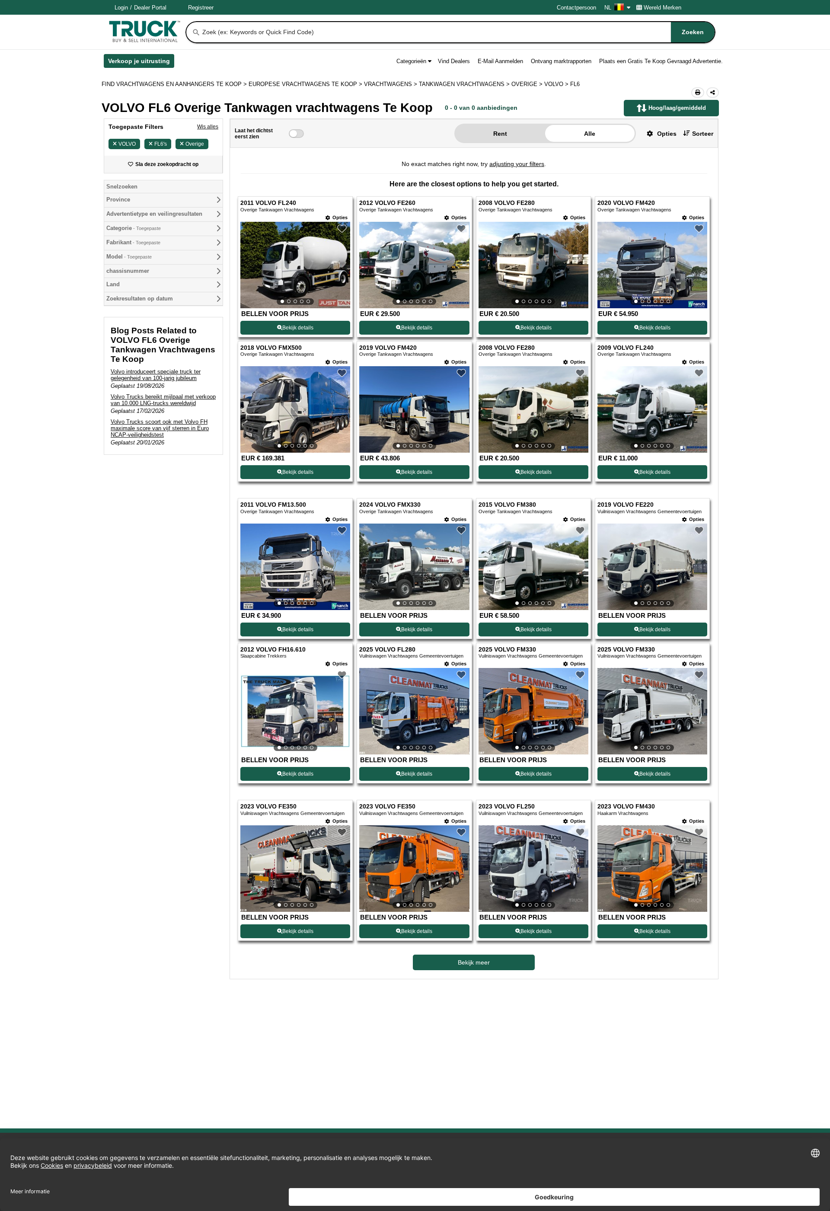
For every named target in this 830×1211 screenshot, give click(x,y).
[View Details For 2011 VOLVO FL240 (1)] (295, 265)
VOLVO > (557, 84)
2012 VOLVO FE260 (387, 203)
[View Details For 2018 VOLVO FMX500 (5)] (295, 409)
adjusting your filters (516, 163)
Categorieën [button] (411, 61)
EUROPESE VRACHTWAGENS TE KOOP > (306, 84)
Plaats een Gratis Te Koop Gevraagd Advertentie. (661, 61)
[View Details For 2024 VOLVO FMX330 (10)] (414, 567)
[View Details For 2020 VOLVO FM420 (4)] (652, 265)
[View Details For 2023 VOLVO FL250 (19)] (533, 868)
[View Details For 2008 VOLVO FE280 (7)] (533, 409)
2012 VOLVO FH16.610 (273, 649)
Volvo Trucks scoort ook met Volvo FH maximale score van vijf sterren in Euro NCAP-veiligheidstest (160, 428)
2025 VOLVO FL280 (387, 649)
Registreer (201, 7)
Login (121, 7)
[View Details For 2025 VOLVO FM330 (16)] (652, 711)
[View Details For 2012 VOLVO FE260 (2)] (414, 265)
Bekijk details (297, 328)
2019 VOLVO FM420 (388, 348)
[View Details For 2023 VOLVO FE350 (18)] (414, 868)
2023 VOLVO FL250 (507, 806)
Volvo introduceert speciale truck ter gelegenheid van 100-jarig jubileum (156, 374)
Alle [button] (589, 133)
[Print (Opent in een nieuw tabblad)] (697, 92)
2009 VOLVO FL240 (625, 348)
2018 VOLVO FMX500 (271, 348)
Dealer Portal (150, 7)
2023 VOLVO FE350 (268, 806)
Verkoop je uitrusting (141, 63)
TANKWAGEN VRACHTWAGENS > (465, 84)
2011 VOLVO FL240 (268, 203)
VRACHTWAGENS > (391, 84)
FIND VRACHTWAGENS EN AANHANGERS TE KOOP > (175, 84)
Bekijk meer (474, 962)
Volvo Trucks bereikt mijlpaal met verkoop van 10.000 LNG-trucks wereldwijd (163, 399)
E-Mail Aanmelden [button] (500, 61)
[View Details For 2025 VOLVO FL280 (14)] (414, 711)
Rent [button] (500, 133)
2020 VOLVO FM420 (626, 203)
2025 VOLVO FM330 (507, 649)
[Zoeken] (196, 32)
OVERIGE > (527, 84)
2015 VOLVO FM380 (507, 505)
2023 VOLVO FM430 (626, 806)
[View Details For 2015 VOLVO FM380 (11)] (533, 567)
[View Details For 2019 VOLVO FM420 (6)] (414, 409)
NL (607, 7)
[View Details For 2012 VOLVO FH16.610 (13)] (295, 711)
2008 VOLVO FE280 (507, 203)
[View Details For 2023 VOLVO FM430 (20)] (652, 868)
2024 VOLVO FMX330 (390, 505)
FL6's (160, 144)
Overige (194, 144)
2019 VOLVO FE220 (625, 505)
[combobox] (457, 32)
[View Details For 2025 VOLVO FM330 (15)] (533, 711)
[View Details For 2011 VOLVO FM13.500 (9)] (295, 567)
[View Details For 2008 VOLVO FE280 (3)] (533, 265)
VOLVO (127, 144)
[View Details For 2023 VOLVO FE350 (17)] (295, 868)
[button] (658, 133)
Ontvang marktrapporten (561, 61)
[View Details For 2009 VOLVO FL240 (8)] (652, 409)
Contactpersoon (576, 7)
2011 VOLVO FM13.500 (273, 505)
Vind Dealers (454, 61)
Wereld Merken (662, 7)
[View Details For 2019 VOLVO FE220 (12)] (652, 567)
